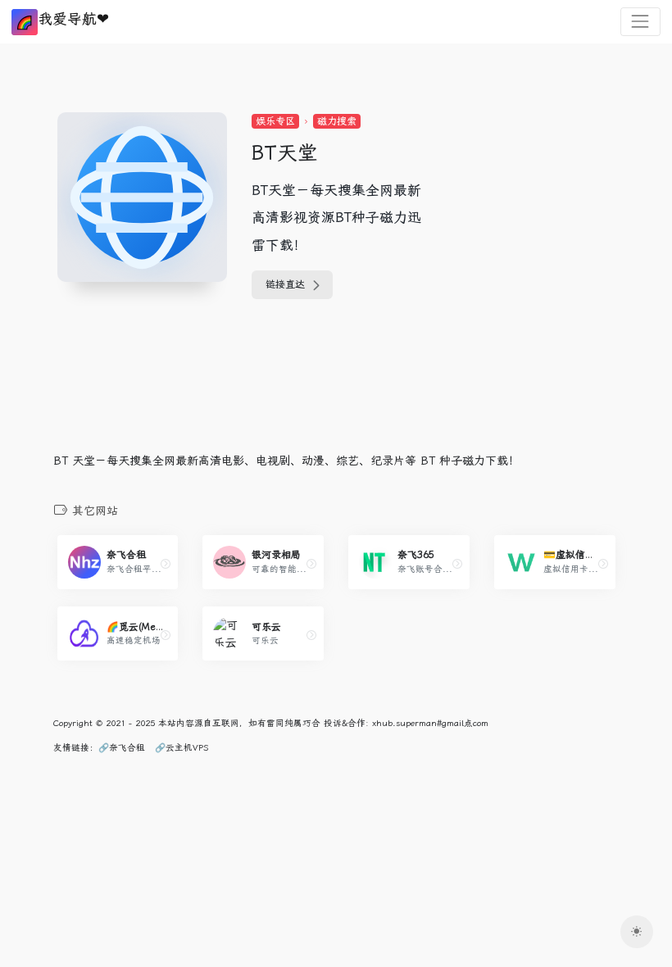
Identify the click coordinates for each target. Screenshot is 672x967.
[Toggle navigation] (640, 21)
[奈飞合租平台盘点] (165, 564)
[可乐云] (311, 635)
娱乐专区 (275, 121)
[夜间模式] (636, 931)
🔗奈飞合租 (121, 747)
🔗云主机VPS (181, 747)
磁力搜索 (336, 121)
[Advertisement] (548, 214)
